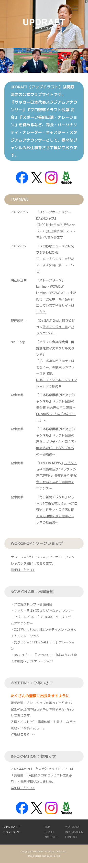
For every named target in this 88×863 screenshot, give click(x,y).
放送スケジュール (55, 327)
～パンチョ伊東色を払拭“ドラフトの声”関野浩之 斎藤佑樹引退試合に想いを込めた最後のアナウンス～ (56, 475)
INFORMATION (74, 832)
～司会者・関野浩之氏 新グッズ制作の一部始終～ (56, 447)
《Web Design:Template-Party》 (44, 855)
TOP (47, 826)
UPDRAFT (39, 851)
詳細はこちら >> (23, 570)
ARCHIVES (50, 837)
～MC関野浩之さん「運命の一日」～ (56, 413)
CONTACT (71, 837)
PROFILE (49, 832)
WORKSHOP (72, 826)
